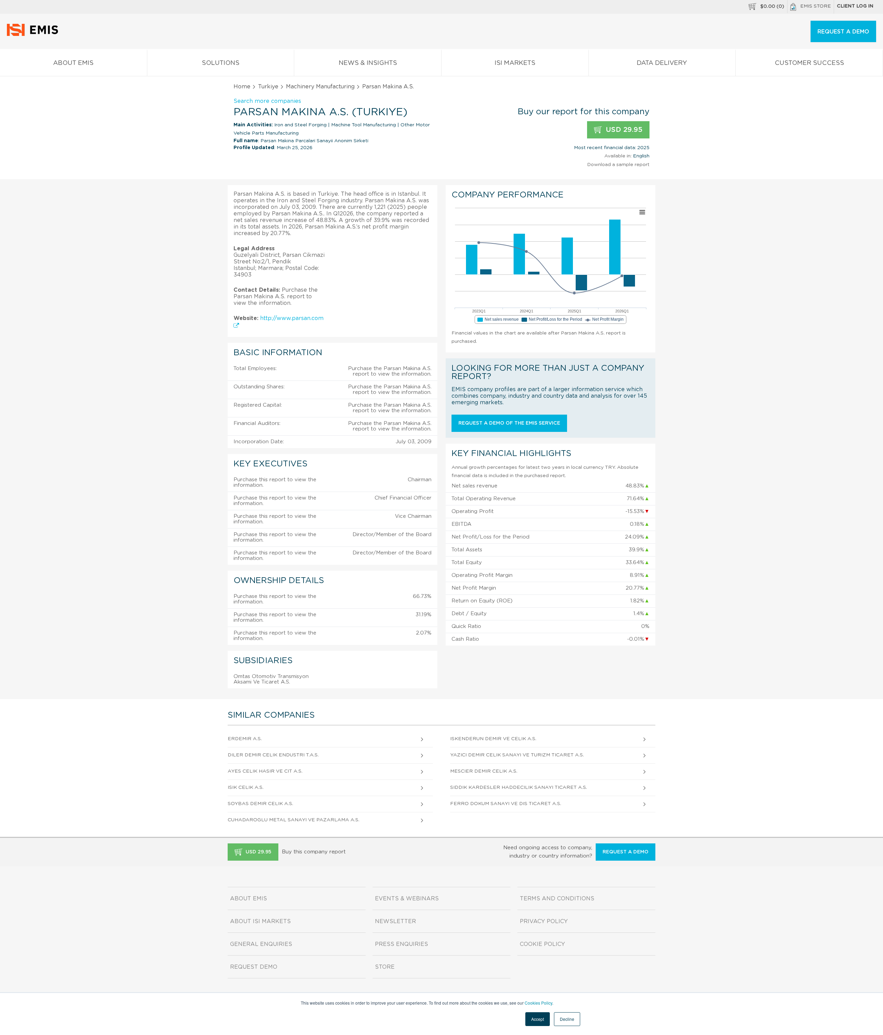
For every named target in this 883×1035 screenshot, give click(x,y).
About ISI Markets (260, 921)
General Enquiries (261, 944)
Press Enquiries (401, 944)
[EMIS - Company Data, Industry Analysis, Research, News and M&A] (34, 34)
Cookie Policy (542, 944)
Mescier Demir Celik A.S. (483, 771)
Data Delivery (662, 63)
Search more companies (267, 101)
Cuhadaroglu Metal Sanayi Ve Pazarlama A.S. (293, 820)
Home (242, 86)
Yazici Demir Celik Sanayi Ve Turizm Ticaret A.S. (517, 755)
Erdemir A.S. (245, 738)
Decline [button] (567, 1019)
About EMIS (73, 63)
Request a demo (625, 852)
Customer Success (809, 63)
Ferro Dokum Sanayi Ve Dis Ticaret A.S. (505, 803)
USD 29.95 (623, 129)
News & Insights (368, 63)
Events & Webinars (407, 898)
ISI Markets (515, 63)
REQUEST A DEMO (843, 32)
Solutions (220, 63)
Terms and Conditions (557, 898)
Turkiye (268, 86)
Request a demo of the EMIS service (509, 423)
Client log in (855, 6)
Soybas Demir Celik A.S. (260, 803)
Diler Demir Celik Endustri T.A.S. (273, 755)
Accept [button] (537, 1019)
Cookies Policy (538, 1003)
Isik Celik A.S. (246, 787)
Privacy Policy (544, 921)
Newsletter (395, 921)
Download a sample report (618, 164)
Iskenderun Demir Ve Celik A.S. (493, 738)
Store (385, 967)
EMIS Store (815, 6)
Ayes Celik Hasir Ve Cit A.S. (265, 771)
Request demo (253, 967)
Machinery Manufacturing (320, 86)
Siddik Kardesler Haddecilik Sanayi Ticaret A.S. (518, 787)
